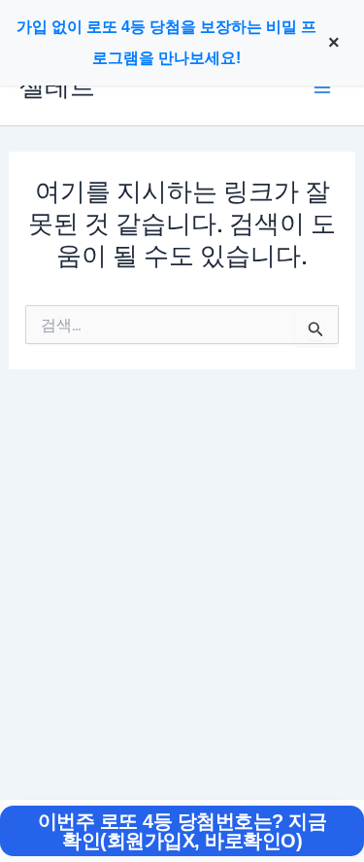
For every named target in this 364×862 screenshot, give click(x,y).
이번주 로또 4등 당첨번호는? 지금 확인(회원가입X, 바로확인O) (182, 830)
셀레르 (57, 87)
